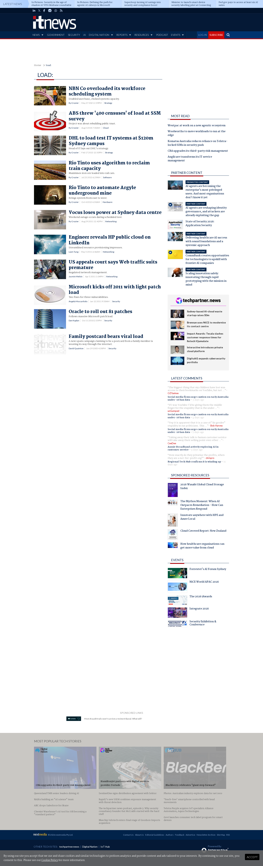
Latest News (12, 4)
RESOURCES (141, 34)
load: (49, 65)
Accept (252, 857)
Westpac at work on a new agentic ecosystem (196, 126)
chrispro (210, 458)
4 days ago (198, 417)
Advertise (190, 834)
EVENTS (175, 34)
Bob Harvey (216, 425)
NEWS (36, 34)
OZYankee (173, 393)
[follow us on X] (39, 10)
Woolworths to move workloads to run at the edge (196, 133)
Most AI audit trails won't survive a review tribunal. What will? (113, 718)
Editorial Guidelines (154, 834)
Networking (110, 221)
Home (37, 65)
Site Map (221, 834)
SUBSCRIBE (216, 34)
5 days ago (198, 432)
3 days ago (198, 400)
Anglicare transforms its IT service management (190, 159)
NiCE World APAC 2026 (204, 582)
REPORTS (121, 34)
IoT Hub (105, 846)
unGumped (173, 410)
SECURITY (74, 34)
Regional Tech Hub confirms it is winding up (194, 462)
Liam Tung (73, 251)
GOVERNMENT (56, 34)
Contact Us (128, 834)
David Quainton (76, 348)
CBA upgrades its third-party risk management (198, 151)
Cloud (106, 127)
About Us (139, 834)
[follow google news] (50, 10)
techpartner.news (69, 846)
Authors (170, 834)
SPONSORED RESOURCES (190, 475)
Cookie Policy (49, 860)
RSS (228, 834)
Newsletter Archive (206, 834)
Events (177, 560)
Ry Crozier (74, 103)
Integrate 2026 (199, 609)
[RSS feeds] (61, 10)
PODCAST (162, 34)
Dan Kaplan (74, 320)
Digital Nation (90, 846)
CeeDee (172, 443)
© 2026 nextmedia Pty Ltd (60, 834)
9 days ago (197, 450)
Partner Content (186, 173)
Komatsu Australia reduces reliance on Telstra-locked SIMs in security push (197, 143)
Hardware (107, 202)
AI (84, 34)
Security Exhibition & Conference (202, 623)
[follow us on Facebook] (44, 10)
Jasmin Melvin (75, 276)
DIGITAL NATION (99, 34)
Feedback (179, 834)
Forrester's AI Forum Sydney (207, 569)
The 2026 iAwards (200, 597)
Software (107, 177)
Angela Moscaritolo (78, 301)
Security (116, 301)
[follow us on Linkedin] (34, 10)
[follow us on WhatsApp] (56, 10)
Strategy (108, 103)
